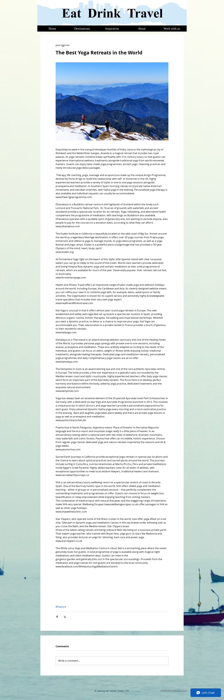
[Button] (111, 12)
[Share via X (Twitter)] (64, 616)
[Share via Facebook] (57, 616)
